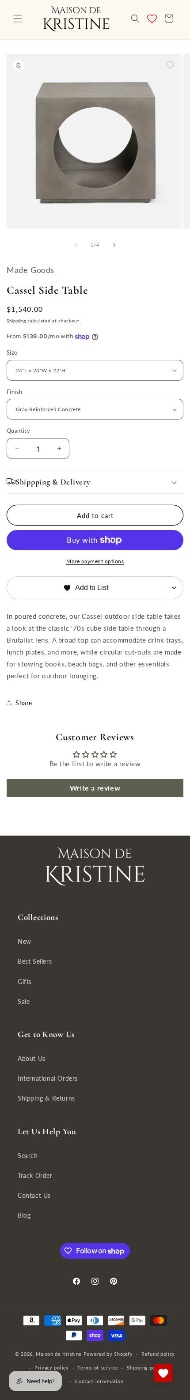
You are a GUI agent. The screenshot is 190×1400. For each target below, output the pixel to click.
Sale (24, 1001)
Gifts (25, 981)
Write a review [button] (95, 787)
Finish (14, 391)
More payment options (95, 561)
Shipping (16, 320)
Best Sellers (35, 961)
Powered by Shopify (108, 1354)
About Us (32, 1058)
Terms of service (97, 1367)
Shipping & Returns (46, 1098)
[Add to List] (170, 65)
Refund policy (158, 1354)
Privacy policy (51, 1367)
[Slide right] (114, 245)
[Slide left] (75, 245)
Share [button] (23, 703)
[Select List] (174, 587)
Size (12, 352)
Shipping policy (145, 1367)
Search (28, 1155)
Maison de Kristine (59, 1354)
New (24, 941)
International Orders (48, 1078)
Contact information (99, 1381)
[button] (17, 18)
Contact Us (34, 1195)
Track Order (35, 1175)
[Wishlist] (152, 18)
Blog (24, 1215)
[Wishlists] (163, 1373)
